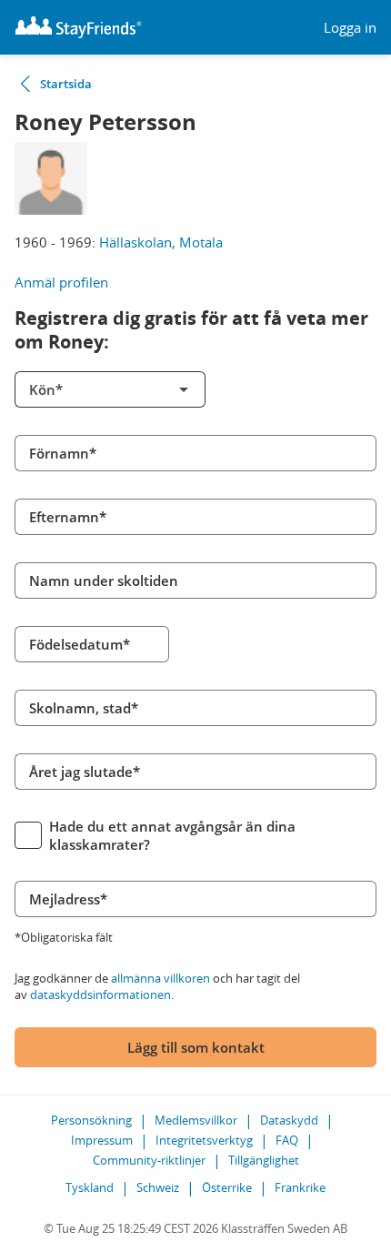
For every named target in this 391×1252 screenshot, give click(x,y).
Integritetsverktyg (204, 1140)
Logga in (350, 28)
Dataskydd (289, 1120)
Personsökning (91, 1120)
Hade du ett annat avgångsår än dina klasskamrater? (172, 835)
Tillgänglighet (263, 1160)
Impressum (102, 1140)
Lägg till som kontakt (196, 1047)
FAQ (287, 1140)
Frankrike (300, 1187)
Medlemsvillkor (196, 1120)
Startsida (66, 84)
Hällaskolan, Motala (161, 242)
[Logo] (78, 27)
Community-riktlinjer (149, 1160)
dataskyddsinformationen (100, 994)
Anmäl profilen (61, 282)
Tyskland (89, 1187)
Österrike (227, 1187)
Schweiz (157, 1187)
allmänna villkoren (160, 978)
